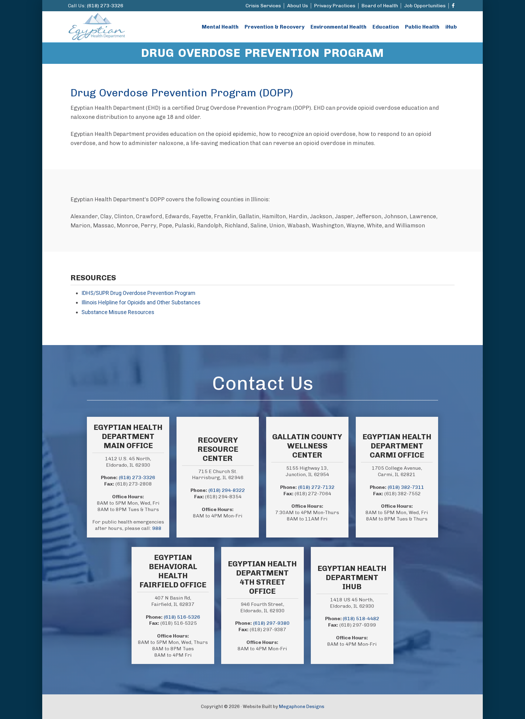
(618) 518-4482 (361, 618)
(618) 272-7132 (316, 487)
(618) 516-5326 (182, 617)
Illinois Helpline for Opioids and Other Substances (141, 302)
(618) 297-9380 (271, 623)
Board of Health (380, 6)
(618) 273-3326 (105, 6)
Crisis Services (263, 6)
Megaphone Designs (301, 706)
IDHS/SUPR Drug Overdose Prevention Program (138, 293)
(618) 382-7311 (406, 487)
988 (156, 528)
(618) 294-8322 (226, 490)
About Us (297, 6)
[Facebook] (453, 6)
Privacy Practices (334, 6)
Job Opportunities (425, 6)
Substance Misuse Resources (117, 312)
